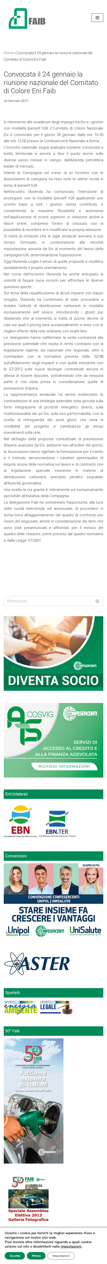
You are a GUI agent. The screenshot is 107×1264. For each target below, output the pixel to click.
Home (8, 53)
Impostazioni (61, 1256)
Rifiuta (36, 1256)
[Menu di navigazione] (97, 17)
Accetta (15, 1256)
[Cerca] (97, 601)
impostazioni (71, 1246)
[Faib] (27, 17)
